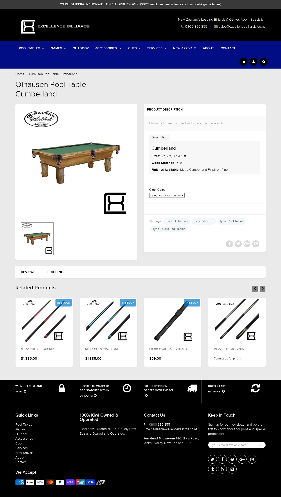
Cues (132, 48)
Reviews (28, 272)
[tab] (159, 137)
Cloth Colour (158, 189)
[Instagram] (252, 459)
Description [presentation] (159, 137)
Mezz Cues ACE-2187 (229, 349)
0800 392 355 (196, 26)
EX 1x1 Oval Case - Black (168, 349)
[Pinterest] (232, 459)
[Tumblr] (212, 469)
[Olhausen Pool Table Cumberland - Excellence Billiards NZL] (76, 164)
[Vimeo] (232, 469)
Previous (5, 244)
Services (154, 48)
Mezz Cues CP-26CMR (37, 349)
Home (19, 74)
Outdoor (81, 48)
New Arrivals (184, 48)
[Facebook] (222, 459)
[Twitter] (212, 459)
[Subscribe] (260, 445)
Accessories (106, 48)
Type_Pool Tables (231, 221)
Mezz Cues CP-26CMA (101, 349)
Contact (228, 48)
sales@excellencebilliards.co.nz (242, 26)
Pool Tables (29, 48)
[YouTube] (222, 469)
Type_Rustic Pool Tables (169, 229)
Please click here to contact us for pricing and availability (187, 123)
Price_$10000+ (204, 221)
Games (56, 48)
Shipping (55, 272)
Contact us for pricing (228, 358)
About (208, 48)
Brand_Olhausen (177, 221)
